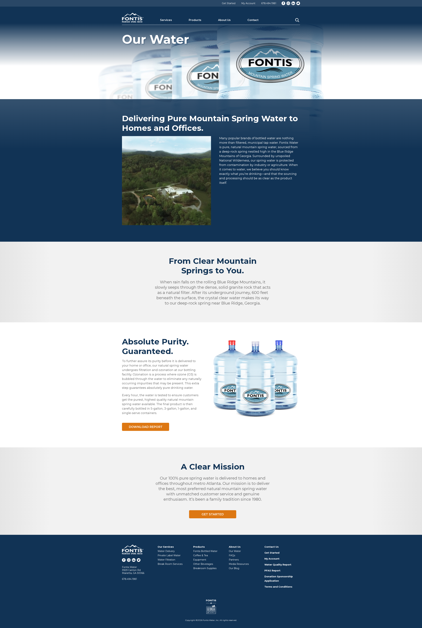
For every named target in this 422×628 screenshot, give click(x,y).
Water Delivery (166, 551)
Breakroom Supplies (204, 568)
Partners (234, 559)
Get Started (228, 3)
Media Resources (239, 564)
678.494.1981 (268, 3)
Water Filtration (166, 559)
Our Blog (234, 568)
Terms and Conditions (278, 586)
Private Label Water (169, 555)
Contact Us (271, 546)
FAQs (232, 555)
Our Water (235, 551)
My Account (248, 3)
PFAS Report (272, 570)
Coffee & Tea (200, 555)
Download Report (146, 427)
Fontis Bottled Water (205, 551)
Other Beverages (203, 564)
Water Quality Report (277, 564)
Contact (252, 20)
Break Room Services (170, 564)
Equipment (199, 559)
